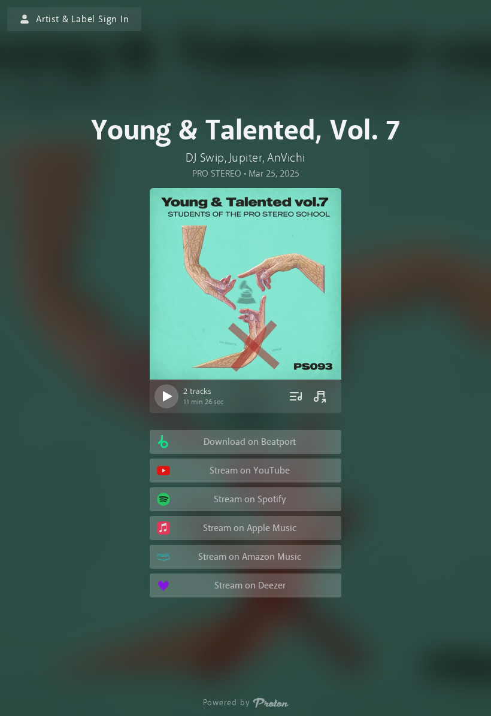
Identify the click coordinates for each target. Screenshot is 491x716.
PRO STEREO (216, 174)
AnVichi (286, 157)
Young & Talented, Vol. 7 (246, 130)
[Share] (320, 396)
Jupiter (246, 157)
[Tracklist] (296, 396)
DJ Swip (205, 157)
